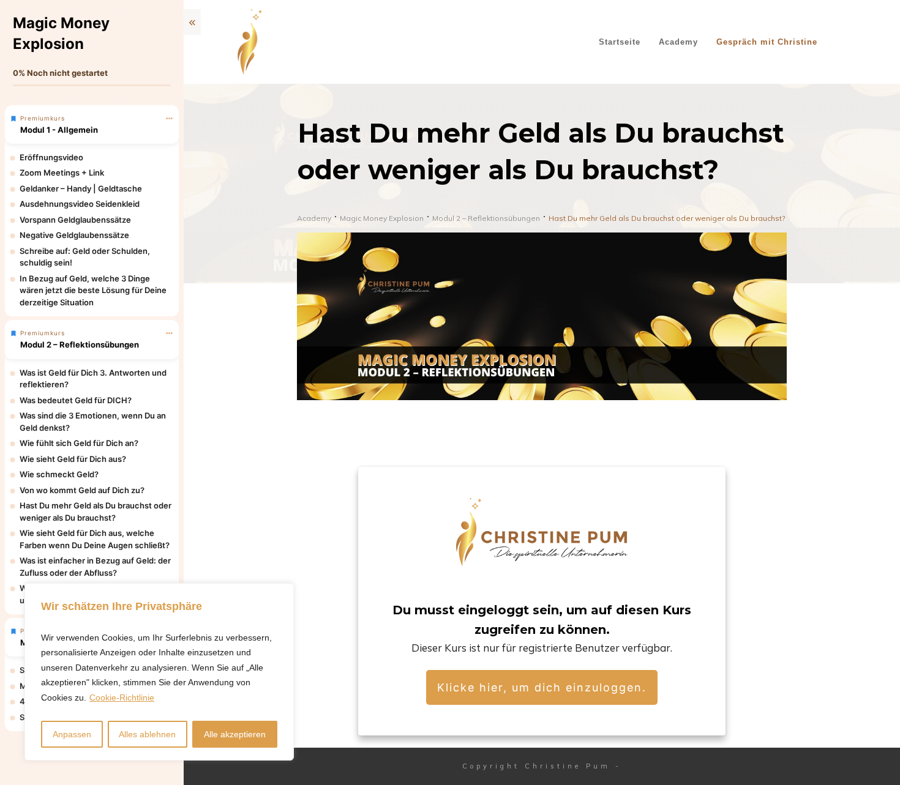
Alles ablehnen (147, 734)
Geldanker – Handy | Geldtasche (81, 188)
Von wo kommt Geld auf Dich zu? (82, 490)
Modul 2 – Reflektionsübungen (79, 344)
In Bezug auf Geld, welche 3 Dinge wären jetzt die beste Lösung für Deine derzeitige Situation (93, 290)
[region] (159, 672)
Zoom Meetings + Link (62, 172)
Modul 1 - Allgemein (59, 130)
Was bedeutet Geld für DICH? (76, 400)
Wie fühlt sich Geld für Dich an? (79, 443)
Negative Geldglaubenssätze (74, 235)
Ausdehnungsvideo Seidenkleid (80, 204)
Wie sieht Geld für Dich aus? (73, 459)
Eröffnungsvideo (51, 157)
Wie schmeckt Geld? (59, 474)
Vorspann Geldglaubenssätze (75, 220)
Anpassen (72, 734)
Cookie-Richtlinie (121, 697)
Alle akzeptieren (235, 734)
